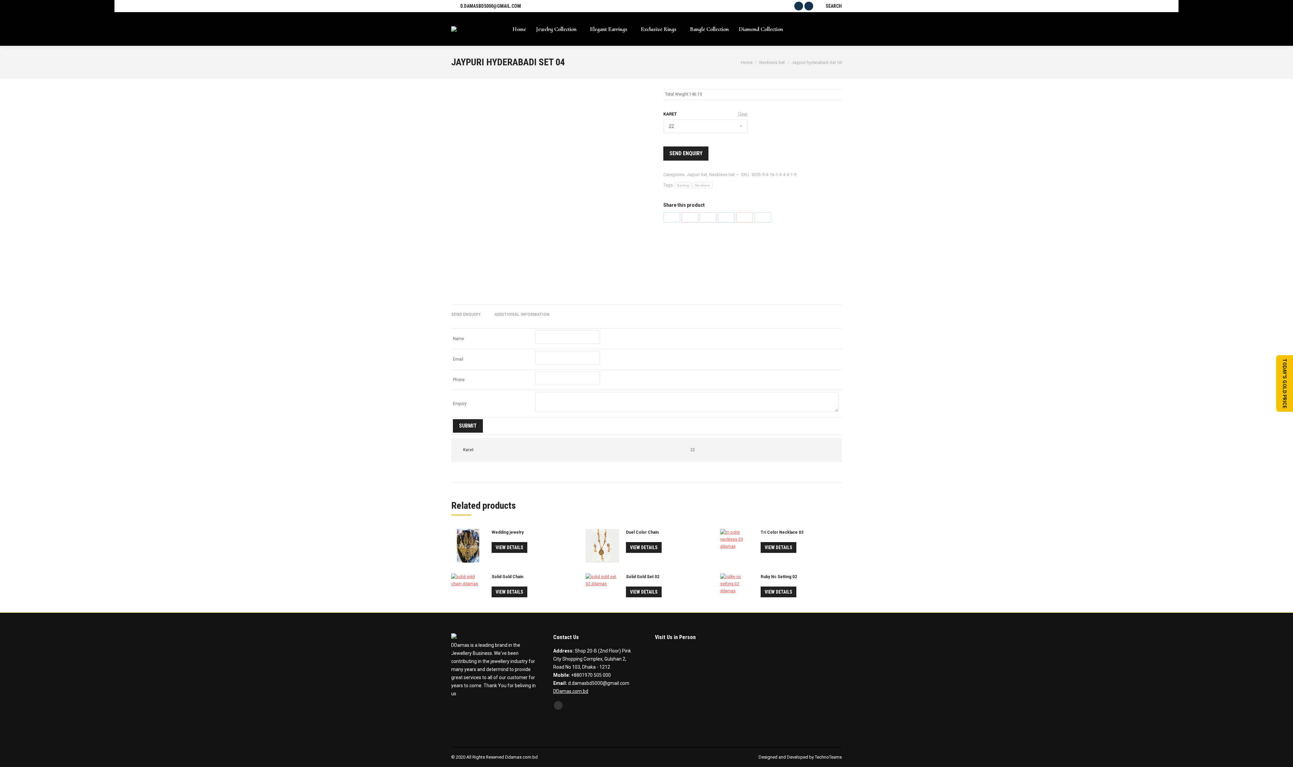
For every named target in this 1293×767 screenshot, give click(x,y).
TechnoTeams (828, 757)
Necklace (702, 185)
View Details (509, 547)
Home (747, 62)
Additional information (522, 314)
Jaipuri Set (697, 174)
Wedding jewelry (508, 532)
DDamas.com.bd (570, 691)
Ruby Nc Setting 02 (779, 576)
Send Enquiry (685, 153)
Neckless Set (772, 62)
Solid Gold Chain (507, 576)
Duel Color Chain (642, 532)
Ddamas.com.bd (521, 757)
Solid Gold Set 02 (642, 576)
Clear (743, 113)
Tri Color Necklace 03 (782, 532)
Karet (670, 113)
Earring (683, 185)
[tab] (466, 311)
